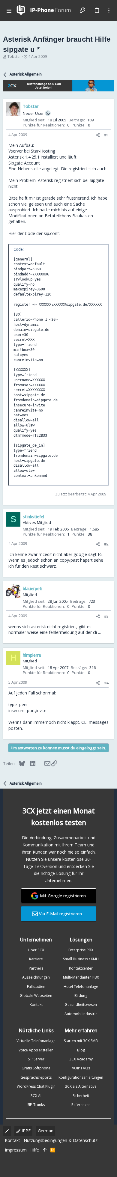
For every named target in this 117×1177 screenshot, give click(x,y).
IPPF (25, 1131)
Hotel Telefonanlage (81, 986)
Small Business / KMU (81, 959)
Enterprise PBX (80, 950)
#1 (106, 135)
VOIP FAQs (81, 1068)
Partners (36, 968)
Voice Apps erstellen (36, 1050)
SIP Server (36, 1059)
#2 (106, 544)
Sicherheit (81, 1095)
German (45, 1131)
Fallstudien (36, 986)
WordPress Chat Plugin (36, 1086)
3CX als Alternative (81, 1086)
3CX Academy (81, 1059)
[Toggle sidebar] (109, 10)
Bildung (80, 995)
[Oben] (45, 1150)
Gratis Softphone (36, 1068)
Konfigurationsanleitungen (80, 1077)
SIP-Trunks (36, 1104)
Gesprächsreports (36, 1077)
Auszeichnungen (36, 977)
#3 (106, 616)
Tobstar (14, 56)
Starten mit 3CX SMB (81, 1040)
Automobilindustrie (81, 1013)
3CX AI (36, 1095)
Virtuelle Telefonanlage (36, 1040)
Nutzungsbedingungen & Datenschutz (61, 1140)
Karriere (36, 959)
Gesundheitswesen (81, 1004)
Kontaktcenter (81, 968)
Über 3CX (36, 950)
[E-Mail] (43, 763)
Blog (81, 1050)
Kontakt (36, 1004)
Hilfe (34, 1150)
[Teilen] (98, 135)
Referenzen (81, 1104)
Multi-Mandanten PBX (81, 977)
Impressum (16, 1150)
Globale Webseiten (36, 995)
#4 (106, 682)
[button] (9, 10)
